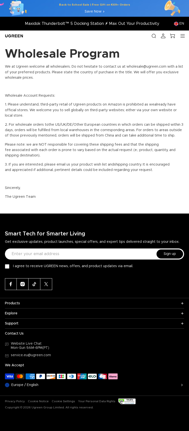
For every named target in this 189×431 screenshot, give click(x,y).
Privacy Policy (15, 401)
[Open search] (153, 36)
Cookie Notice (38, 401)
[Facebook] (11, 284)
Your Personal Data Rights (96, 401)
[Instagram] (23, 284)
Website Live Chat (26, 343)
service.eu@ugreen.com (31, 355)
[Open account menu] (163, 36)
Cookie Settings (63, 401)
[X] (46, 284)
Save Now (93, 11)
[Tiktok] (34, 284)
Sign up (170, 254)
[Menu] (182, 36)
